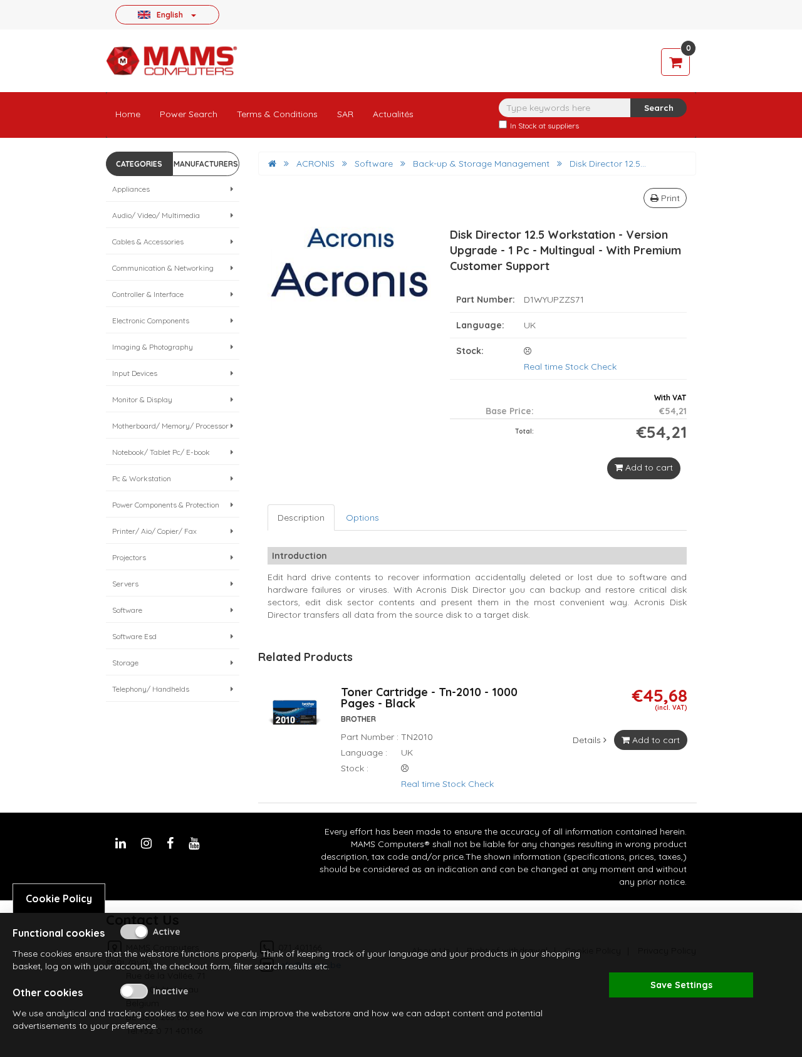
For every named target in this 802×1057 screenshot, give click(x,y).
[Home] (272, 163)
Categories (139, 164)
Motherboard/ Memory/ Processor (170, 425)
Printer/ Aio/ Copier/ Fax (154, 531)
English (170, 14)
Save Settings (681, 985)
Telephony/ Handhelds (150, 689)
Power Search (188, 114)
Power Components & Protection (165, 504)
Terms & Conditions (277, 114)
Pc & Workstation (141, 478)
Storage (125, 662)
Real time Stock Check (570, 366)
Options (362, 517)
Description (301, 517)
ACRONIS (315, 163)
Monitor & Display (142, 399)
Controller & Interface (148, 294)
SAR (345, 114)
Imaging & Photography (152, 346)
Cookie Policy (59, 898)
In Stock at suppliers (544, 125)
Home (127, 114)
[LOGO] (171, 61)
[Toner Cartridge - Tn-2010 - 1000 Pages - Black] (295, 719)
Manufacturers (206, 164)
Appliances (131, 189)
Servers (125, 583)
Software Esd (134, 636)
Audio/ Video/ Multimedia (156, 215)
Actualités (393, 114)
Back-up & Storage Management (481, 163)
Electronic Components (150, 320)
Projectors (129, 557)
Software (127, 610)
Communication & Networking (163, 268)
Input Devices (134, 373)
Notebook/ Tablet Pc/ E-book (161, 452)
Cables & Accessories (148, 241)
